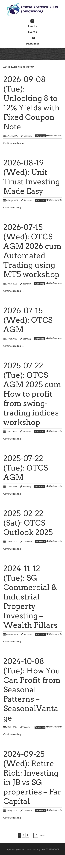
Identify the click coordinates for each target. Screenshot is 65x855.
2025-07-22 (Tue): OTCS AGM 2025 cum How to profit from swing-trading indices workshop (32, 394)
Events (32, 32)
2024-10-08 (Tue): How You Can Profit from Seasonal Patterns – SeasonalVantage (31, 689)
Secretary (28, 135)
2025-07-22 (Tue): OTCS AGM (25, 468)
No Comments (55, 135)
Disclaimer (32, 43)
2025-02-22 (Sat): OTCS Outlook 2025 (28, 523)
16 (35, 835)
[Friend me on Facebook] (32, 21)
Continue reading (13, 143)
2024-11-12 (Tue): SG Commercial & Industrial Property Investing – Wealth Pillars (30, 597)
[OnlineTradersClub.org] (32, 11)
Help (32, 37)
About (31, 26)
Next (43, 835)
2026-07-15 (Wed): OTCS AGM (28, 320)
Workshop (40, 135)
